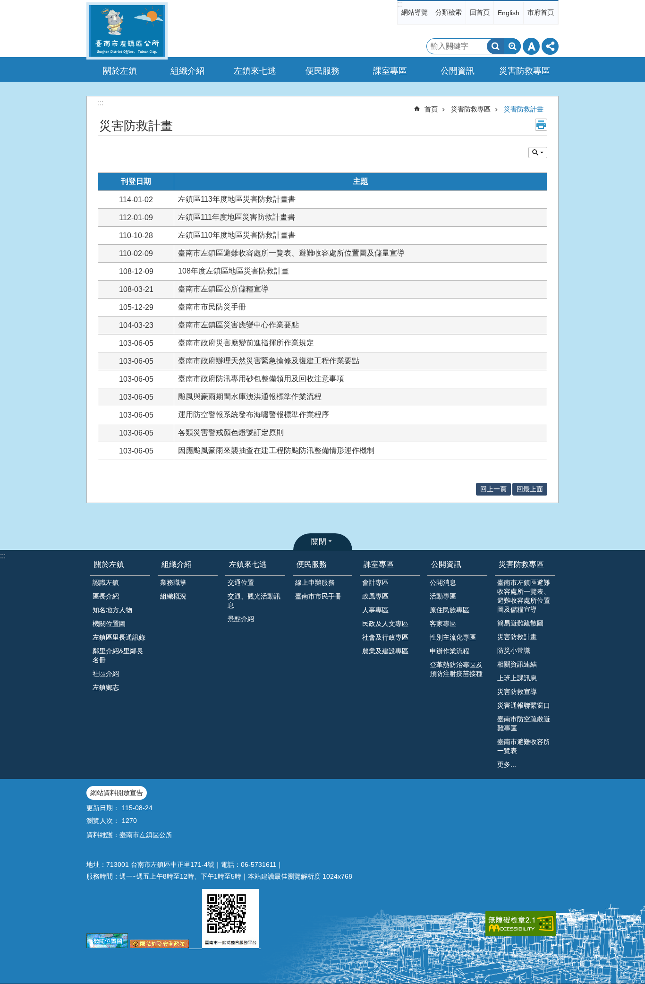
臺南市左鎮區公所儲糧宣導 (223, 289)
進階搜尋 (512, 46)
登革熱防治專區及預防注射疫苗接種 (456, 669)
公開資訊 (446, 564)
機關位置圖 (109, 623)
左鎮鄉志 (106, 687)
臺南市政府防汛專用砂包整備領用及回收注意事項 (261, 379)
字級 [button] (531, 46)
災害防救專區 (471, 109)
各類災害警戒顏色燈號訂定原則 (231, 432)
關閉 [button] (318, 542)
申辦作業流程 (449, 651)
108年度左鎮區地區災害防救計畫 (233, 271)
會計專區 (375, 582)
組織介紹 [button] (187, 71)
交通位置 (241, 582)
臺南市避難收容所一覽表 (523, 746)
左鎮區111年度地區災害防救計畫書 (236, 217)
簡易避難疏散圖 (520, 623)
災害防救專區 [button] (524, 71)
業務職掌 (173, 582)
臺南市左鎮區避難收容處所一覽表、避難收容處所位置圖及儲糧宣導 (523, 596)
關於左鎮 (109, 564)
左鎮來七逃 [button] (255, 71)
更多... (506, 764)
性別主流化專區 (453, 637)
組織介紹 (176, 564)
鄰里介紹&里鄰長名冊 (118, 655)
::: (400, 4)
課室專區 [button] (390, 71)
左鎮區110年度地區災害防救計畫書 (237, 235)
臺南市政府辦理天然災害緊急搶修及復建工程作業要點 (268, 361)
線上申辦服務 (315, 582)
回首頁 (480, 12)
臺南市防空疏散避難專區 (523, 723)
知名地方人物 (112, 610)
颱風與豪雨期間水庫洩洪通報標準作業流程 (250, 397)
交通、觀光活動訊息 (254, 600)
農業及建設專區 (385, 651)
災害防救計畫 (523, 109)
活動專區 (443, 596)
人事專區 (375, 610)
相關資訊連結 (517, 664)
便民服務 (312, 564)
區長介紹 (106, 596)
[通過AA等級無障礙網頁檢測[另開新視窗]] (520, 923)
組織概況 (173, 596)
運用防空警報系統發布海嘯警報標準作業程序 (253, 415)
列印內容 (541, 125)
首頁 (431, 109)
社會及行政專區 (385, 637)
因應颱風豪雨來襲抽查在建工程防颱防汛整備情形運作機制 (276, 450)
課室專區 (379, 564)
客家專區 (443, 623)
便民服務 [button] (322, 71)
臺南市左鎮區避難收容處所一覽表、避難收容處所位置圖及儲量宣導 (291, 253)
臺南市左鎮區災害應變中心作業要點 (238, 325)
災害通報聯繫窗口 (523, 705)
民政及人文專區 (385, 623)
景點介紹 (241, 619)
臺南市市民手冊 (318, 596)
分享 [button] (550, 46)
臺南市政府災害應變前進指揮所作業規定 (246, 343)
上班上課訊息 (517, 678)
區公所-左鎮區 (127, 31)
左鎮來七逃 (248, 564)
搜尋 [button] (495, 46)
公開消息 (443, 582)
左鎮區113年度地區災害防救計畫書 (237, 199)
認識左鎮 (106, 582)
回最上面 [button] (530, 489)
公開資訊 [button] (458, 71)
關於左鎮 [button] (120, 71)
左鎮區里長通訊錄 (119, 637)
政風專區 (375, 596)
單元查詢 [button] (537, 152)
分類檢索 (448, 12)
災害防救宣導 (517, 691)
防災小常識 (513, 650)
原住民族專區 (449, 610)
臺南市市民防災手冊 (212, 307)
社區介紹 (106, 673)
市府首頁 (540, 12)
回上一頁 (493, 489)
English (508, 13)
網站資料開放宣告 (116, 792)
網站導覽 (414, 12)
